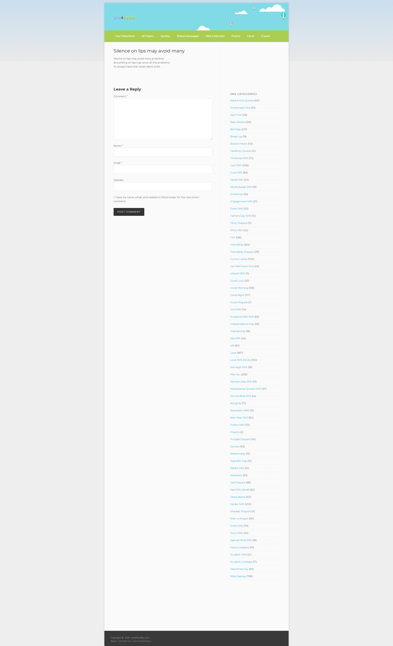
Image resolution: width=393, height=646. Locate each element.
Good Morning (239, 287)
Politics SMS (237, 424)
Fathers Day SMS (240, 215)
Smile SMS (236, 525)
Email (118, 163)
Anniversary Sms (240, 107)
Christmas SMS (239, 158)
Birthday (235, 129)
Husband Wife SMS (242, 316)
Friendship (236, 244)
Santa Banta (237, 497)
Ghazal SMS (237, 273)
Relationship (237, 453)
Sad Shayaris (237, 482)
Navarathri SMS (239, 410)
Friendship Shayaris (242, 251)
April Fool (236, 114)
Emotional (236, 194)
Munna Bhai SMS (240, 396)
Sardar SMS (237, 504)
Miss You (235, 374)
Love (233, 352)
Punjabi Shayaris (240, 439)
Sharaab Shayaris (240, 511)
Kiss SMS (235, 338)
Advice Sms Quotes (242, 100)
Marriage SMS (238, 367)
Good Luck (237, 280)
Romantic (236, 475)
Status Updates (239, 547)
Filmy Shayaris (238, 223)
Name (118, 145)
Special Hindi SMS (241, 540)
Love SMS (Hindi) (240, 360)
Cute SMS (236, 172)
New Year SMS (239, 417)
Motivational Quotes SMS (245, 388)
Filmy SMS (236, 230)
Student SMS (238, 554)
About (114, 641)
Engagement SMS (241, 201)
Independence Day (242, 324)
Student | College (241, 561)
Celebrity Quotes (240, 151)
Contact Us (125, 641)
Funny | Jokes (238, 259)
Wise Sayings (238, 576)
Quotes (234, 446)
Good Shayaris (239, 302)
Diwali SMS (236, 179)
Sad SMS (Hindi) (239, 489)
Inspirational (237, 331)
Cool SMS (236, 165)
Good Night (237, 295)
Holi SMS (235, 309)
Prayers (234, 432)
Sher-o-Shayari (239, 518)
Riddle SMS (237, 468)
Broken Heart (238, 143)
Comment (121, 96)
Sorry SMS (236, 533)
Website (119, 180)
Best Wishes (237, 122)
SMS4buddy (125, 18)
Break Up (236, 136)
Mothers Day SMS (241, 381)
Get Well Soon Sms (242, 266)
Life (232, 345)
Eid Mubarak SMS (241, 187)
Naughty (235, 403)
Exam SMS (236, 208)
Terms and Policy (141, 641)
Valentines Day (239, 569)
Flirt (232, 237)
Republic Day (238, 461)
